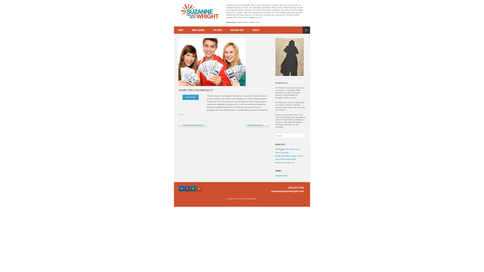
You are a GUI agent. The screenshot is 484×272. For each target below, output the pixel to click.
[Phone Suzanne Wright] (199, 188)
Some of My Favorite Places (285, 159)
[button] (306, 30)
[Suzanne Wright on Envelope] (193, 188)
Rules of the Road (282, 152)
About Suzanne (198, 30)
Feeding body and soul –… (257, 125)
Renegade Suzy (237, 30)
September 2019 (281, 175)
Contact (256, 30)
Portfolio (217, 30)
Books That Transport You (284, 162)
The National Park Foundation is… (192, 125)
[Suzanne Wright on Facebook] (187, 188)
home (180, 30)
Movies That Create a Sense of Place (289, 156)
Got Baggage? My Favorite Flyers (287, 149)
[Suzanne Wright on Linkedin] (181, 188)
